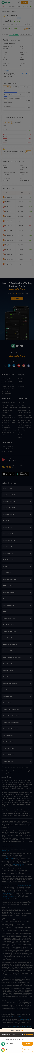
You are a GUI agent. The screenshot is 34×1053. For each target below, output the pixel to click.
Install (28, 1044)
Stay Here (27, 1050)
